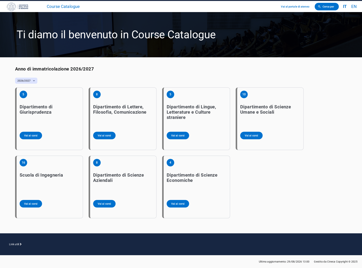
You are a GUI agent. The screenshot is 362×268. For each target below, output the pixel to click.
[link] (25, 6)
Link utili (14, 244)
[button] (26, 81)
